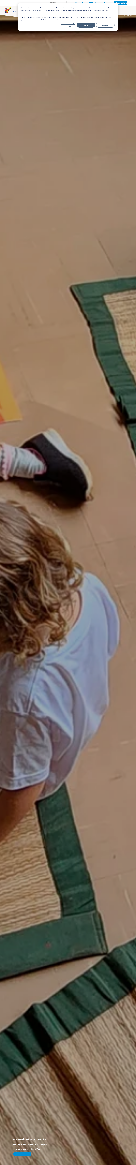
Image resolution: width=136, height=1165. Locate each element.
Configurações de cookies (68, 25)
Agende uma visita (22, 1153)
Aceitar (86, 25)
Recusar (105, 25)
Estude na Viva (120, 3)
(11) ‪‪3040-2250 (87, 3)
